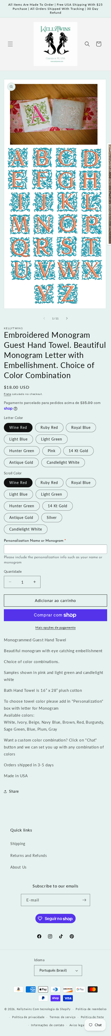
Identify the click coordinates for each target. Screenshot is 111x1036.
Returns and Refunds (28, 855)
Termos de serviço (63, 1017)
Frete (7, 393)
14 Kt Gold (78, 451)
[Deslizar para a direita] (67, 318)
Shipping (17, 843)
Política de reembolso (91, 1009)
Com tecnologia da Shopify (52, 1009)
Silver (52, 517)
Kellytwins (24, 1009)
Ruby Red (49, 427)
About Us (18, 867)
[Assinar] (84, 900)
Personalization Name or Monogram (35, 541)
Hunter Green (21, 451)
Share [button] (14, 791)
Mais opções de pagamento (55, 627)
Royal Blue (81, 427)
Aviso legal (77, 1025)
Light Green (51, 439)
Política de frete (92, 1017)
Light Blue (18, 439)
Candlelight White (63, 462)
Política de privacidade (28, 1017)
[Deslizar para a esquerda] (44, 318)
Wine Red (18, 427)
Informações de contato (47, 1025)
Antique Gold (21, 462)
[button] (10, 44)
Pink (52, 451)
